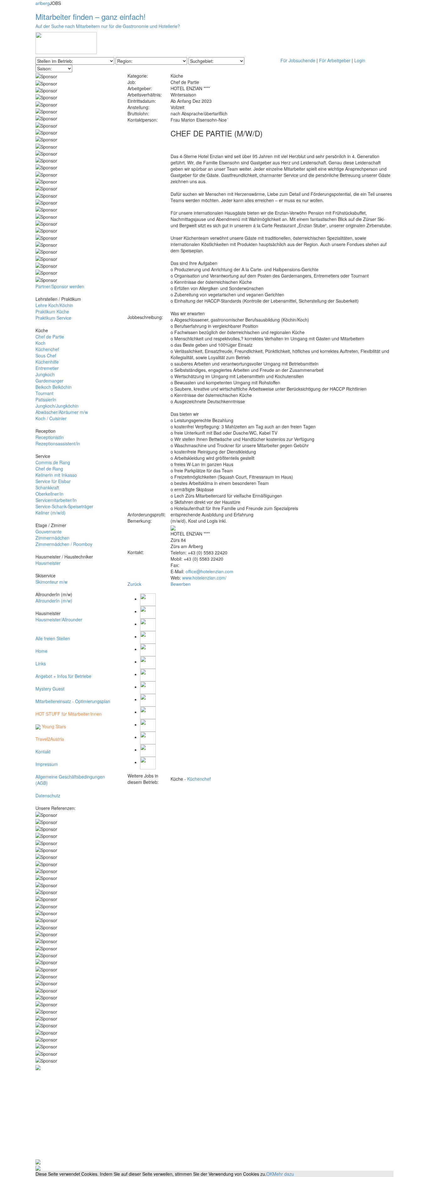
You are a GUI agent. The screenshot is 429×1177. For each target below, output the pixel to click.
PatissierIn (45, 399)
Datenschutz (47, 795)
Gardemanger (49, 380)
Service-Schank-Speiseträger (64, 506)
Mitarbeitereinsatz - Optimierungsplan (72, 701)
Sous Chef (45, 355)
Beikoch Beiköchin (53, 387)
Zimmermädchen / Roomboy (63, 544)
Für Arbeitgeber (334, 60)
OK (269, 1174)
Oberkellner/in (49, 494)
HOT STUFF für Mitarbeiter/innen (68, 714)
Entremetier (47, 368)
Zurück (134, 584)
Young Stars (53, 726)
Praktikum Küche (52, 311)
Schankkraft (47, 487)
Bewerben (181, 584)
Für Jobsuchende (297, 60)
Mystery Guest (49, 688)
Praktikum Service (53, 318)
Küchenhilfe (47, 362)
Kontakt (43, 751)
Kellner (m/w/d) (50, 512)
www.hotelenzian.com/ (204, 578)
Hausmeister (48, 563)
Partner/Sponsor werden (59, 286)
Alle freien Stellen (52, 638)
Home (41, 651)
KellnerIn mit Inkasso (56, 475)
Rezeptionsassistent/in (57, 443)
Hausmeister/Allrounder (58, 619)
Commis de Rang (52, 462)
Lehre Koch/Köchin (54, 305)
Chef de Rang (49, 468)
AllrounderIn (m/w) (53, 600)
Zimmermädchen (52, 538)
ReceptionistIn (49, 437)
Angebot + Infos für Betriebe (63, 676)
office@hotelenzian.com (209, 571)
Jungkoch (45, 374)
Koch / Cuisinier (51, 418)
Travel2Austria (49, 739)
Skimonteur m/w (51, 582)
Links (40, 663)
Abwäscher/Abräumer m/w (61, 412)
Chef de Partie (49, 336)
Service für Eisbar (53, 481)
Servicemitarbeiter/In (56, 500)
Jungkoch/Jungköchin (57, 406)
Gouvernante (48, 531)
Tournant (44, 393)
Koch (40, 343)
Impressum (46, 764)
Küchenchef (47, 349)
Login (359, 60)
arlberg (42, 3)
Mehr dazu (283, 1174)
